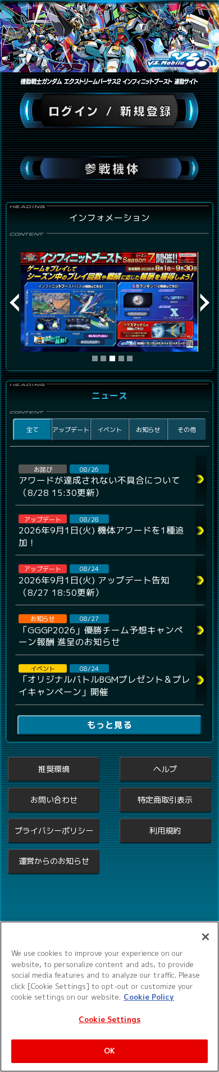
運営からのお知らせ (54, 860)
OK (109, 1051)
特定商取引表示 (165, 799)
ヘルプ (165, 768)
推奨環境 (54, 768)
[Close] (205, 936)
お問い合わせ (53, 799)
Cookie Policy (149, 997)
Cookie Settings (109, 1019)
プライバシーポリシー (54, 830)
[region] (109, 996)
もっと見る (109, 725)
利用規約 (165, 830)
